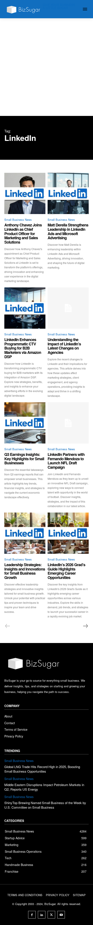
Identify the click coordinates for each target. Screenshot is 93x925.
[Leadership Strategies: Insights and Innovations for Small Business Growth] (24, 533)
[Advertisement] (46, 67)
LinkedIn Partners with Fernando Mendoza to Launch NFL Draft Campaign (66, 461)
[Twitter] (51, 914)
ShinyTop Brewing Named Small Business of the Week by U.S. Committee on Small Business (45, 805)
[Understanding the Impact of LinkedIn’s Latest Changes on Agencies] (68, 308)
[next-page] (85, 626)
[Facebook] (32, 914)
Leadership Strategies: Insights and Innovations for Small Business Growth (24, 571)
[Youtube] (61, 914)
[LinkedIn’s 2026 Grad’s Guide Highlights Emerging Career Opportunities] (68, 533)
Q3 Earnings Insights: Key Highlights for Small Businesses (24, 459)
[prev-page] (7, 626)
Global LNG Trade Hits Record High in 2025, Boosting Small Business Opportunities (42, 768)
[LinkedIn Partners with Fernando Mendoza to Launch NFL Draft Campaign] (68, 423)
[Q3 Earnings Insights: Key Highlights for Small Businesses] (24, 423)
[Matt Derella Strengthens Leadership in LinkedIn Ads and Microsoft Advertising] (68, 193)
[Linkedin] (41, 914)
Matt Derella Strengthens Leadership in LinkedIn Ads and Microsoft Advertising (68, 231)
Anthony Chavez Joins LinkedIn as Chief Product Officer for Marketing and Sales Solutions (23, 233)
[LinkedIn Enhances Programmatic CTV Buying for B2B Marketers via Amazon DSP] (24, 308)
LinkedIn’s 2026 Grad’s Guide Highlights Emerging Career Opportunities (66, 571)
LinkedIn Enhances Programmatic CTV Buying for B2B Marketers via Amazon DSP (22, 348)
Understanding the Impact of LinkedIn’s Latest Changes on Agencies (64, 346)
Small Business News (18, 220)
